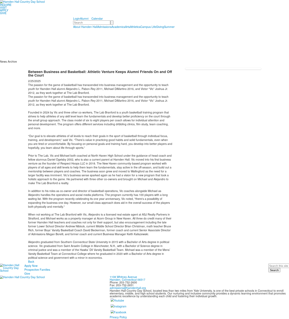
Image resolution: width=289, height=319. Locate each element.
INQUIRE (5, 5)
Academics (118, 27)
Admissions (104, 27)
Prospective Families (37, 269)
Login (76, 18)
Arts (127, 27)
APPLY (4, 10)
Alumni (84, 18)
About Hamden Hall (85, 27)
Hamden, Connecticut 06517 (127, 280)
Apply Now (31, 266)
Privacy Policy (118, 317)
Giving (160, 27)
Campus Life (148, 27)
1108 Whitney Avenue (123, 277)
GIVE (3, 13)
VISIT (3, 7)
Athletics (135, 27)
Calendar (97, 18)
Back (31, 261)
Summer (169, 27)
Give (27, 273)
